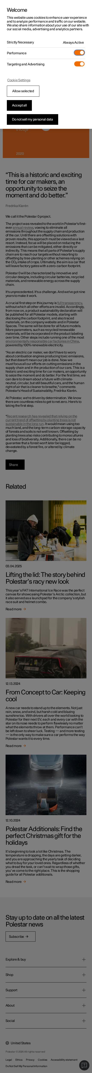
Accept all (19, 105)
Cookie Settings (18, 80)
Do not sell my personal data (32, 119)
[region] (46, 64)
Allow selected (23, 91)
